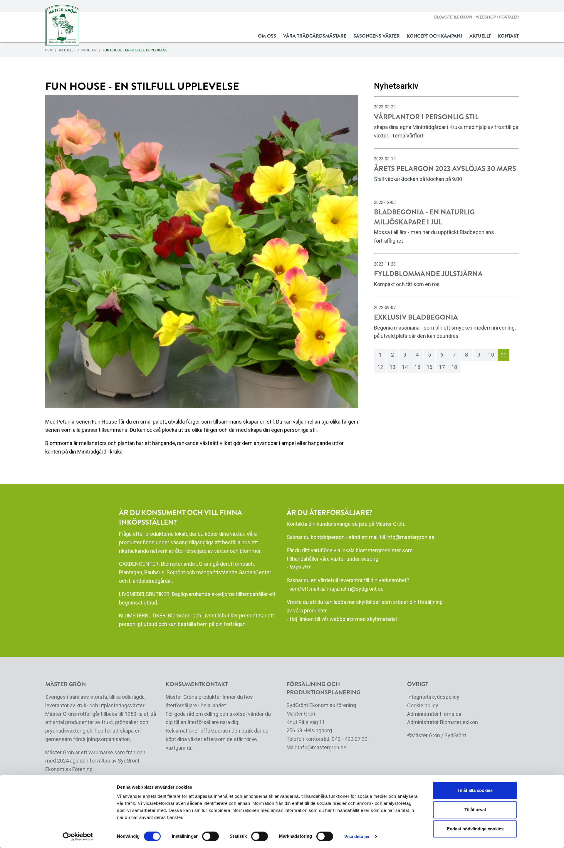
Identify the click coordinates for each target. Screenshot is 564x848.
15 (417, 367)
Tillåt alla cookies (475, 790)
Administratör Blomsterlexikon (442, 722)
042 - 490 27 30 (349, 739)
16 (429, 367)
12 (380, 367)
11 (503, 355)
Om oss (267, 36)
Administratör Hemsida (434, 714)
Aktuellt (480, 36)
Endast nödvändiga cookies (475, 828)
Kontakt (508, 36)
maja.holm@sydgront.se (355, 589)
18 (454, 367)
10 (491, 355)
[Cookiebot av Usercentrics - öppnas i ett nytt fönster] (78, 836)
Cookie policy (422, 705)
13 (392, 367)
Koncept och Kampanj (434, 36)
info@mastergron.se (410, 537)
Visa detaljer (357, 836)
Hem (49, 50)
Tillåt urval (475, 809)
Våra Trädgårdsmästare (314, 36)
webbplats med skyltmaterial (363, 619)
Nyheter (89, 50)
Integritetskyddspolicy (433, 697)
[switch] (210, 836)
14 (405, 367)
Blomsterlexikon (453, 17)
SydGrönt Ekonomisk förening (321, 705)
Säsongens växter (376, 36)
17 (442, 367)
